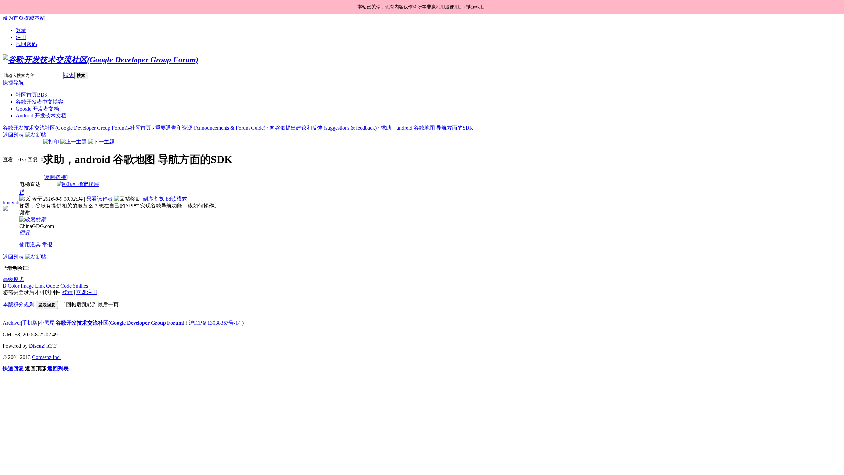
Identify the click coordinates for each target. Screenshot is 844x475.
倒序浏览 (153, 199)
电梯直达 (30, 184)
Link (40, 286)
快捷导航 (13, 82)
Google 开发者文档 (37, 108)
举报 (47, 244)
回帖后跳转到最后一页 (92, 304)
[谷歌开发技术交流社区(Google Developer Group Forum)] (100, 59)
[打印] (51, 141)
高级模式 (13, 279)
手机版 (30, 323)
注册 (21, 37)
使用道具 (30, 244)
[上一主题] (73, 141)
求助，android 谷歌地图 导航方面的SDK (427, 128)
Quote (52, 286)
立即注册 (86, 292)
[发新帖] (35, 135)
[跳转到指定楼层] (78, 184)
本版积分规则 (18, 304)
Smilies (80, 286)
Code (66, 286)
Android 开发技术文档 (41, 115)
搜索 (69, 75)
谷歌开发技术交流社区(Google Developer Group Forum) (65, 128)
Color (13, 286)
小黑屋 (47, 323)
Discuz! (37, 346)
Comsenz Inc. (46, 357)
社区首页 (31, 95)
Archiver (12, 323)
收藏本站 (34, 18)
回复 (24, 232)
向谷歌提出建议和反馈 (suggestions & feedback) (323, 128)
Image (27, 286)
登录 (21, 30)
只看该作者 (99, 199)
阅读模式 (176, 199)
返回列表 (13, 135)
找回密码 (26, 44)
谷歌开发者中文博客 (39, 102)
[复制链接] (55, 177)
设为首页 (13, 18)
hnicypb (11, 202)
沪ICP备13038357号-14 (215, 323)
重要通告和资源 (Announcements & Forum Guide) (210, 128)
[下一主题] (101, 141)
